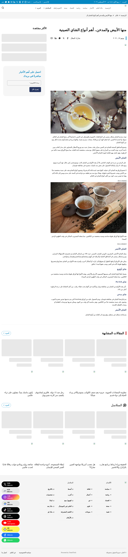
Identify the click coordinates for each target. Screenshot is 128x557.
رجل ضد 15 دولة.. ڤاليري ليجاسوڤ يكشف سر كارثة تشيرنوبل (49, 393)
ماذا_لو (51, 512)
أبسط (70, 489)
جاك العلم (99, 8)
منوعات (87, 512)
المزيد (7, 333)
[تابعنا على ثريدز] (20, 2)
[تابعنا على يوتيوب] (11, 2)
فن (89, 500)
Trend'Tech (72, 552)
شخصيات (50, 495)
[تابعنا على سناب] (9, 2)
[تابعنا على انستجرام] (25, 2)
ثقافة (88, 489)
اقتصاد (72, 8)
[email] (52, 38)
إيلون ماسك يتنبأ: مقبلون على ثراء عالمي (18, 393)
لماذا (52, 501)
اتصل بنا (4, 552)
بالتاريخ (51, 489)
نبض (3, 2)
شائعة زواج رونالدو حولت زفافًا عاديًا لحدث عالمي (18, 465)
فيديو (45, 2)
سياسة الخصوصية (25, 552)
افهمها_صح (68, 501)
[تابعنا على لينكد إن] (14, 2)
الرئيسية (108, 8)
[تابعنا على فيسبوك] (23, 2)
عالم (116, 15)
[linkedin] (56, 38)
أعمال (88, 495)
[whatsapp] (60, 38)
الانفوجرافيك (57, 8)
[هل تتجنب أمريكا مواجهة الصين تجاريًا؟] (79, 451)
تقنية (107, 512)
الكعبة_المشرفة (67, 512)
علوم (88, 506)
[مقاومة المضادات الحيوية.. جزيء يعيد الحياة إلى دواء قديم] (110, 379)
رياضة (78, 8)
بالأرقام (70, 518)
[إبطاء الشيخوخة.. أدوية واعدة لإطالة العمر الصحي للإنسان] (48, 451)
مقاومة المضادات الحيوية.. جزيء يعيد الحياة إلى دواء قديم (111, 393)
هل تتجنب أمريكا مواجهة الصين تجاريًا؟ (82, 465)
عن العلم (13, 552)
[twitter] (64, 38)
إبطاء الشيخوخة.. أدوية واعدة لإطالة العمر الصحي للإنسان (49, 465)
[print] (68, 38)
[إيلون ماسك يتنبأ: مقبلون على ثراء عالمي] (17, 379)
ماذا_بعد (50, 506)
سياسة (85, 8)
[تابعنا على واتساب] (6, 2)
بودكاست (36, 2)
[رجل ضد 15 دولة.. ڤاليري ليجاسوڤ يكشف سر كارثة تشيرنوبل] (48, 379)
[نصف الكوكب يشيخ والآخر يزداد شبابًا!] (79, 379)
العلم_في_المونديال (66, 506)
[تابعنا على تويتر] (17, 2)
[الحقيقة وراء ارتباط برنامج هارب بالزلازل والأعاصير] (110, 451)
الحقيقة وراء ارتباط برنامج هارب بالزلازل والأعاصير (113, 465)
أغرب (70, 495)
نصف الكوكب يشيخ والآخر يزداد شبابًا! (82, 393)
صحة (65, 8)
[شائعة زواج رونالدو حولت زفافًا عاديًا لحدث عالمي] (17, 451)
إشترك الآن (35, 89)
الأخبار (92, 8)
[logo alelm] (120, 8)
